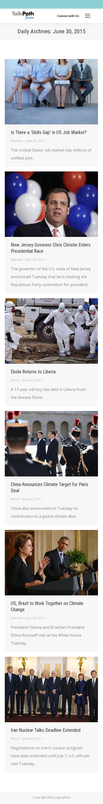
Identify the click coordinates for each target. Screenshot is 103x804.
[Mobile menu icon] (87, 15)
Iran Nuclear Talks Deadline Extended (45, 730)
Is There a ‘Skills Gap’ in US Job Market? (49, 132)
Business (17, 141)
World (15, 380)
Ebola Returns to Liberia (33, 372)
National (16, 260)
